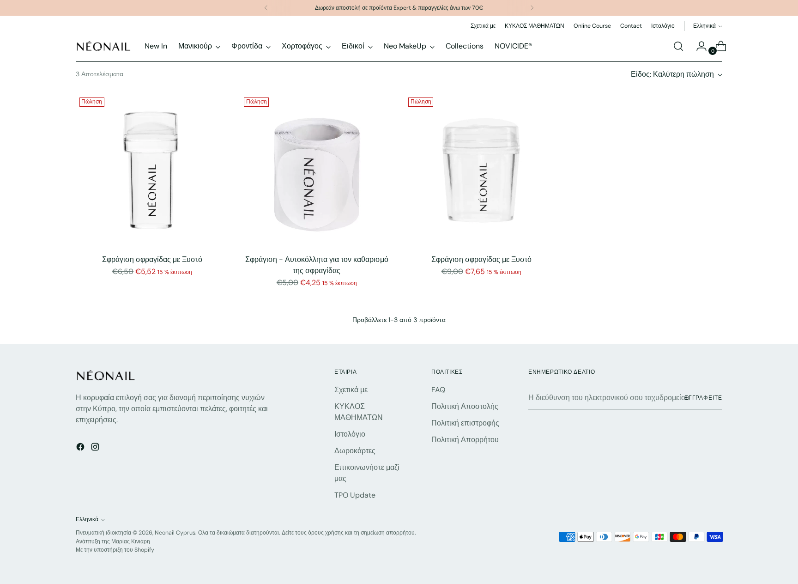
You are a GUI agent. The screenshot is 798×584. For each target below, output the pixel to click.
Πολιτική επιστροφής (465, 423)
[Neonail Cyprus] (103, 46)
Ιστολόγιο (349, 434)
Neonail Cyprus (175, 532)
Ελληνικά (704, 26)
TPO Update (354, 495)
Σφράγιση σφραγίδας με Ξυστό (152, 259)
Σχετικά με (351, 390)
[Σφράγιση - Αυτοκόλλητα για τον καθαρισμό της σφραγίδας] (316, 170)
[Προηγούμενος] (266, 8)
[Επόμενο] (532, 8)
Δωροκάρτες (354, 451)
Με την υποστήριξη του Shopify (115, 550)
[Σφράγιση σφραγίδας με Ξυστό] (152, 170)
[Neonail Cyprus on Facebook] (81, 448)
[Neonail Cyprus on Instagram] (96, 448)
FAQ (438, 390)
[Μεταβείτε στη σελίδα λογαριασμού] (698, 46)
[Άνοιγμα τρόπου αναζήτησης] (678, 46)
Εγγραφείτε (703, 398)
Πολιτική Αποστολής (464, 406)
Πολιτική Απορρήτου (465, 439)
